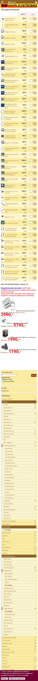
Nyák (5, 440)
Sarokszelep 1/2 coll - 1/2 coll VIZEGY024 (11, 192)
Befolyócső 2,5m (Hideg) (10, 38)
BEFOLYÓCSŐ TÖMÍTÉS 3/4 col (11, 56)
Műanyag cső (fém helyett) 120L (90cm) (12, 155)
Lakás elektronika (6, 649)
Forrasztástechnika (6, 547)
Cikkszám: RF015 (20, 312)
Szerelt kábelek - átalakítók (8, 669)
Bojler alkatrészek (9, 460)
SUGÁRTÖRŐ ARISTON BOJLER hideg (11, 204)
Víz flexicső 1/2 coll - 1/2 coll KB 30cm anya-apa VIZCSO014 (12, 266)
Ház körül (4, 553)
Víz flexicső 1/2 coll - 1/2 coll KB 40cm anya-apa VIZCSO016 (12, 272)
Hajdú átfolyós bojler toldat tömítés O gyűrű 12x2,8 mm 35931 (11, 106)
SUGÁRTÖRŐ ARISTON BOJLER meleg (11, 211)
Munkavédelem (5, 655)
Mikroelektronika (7, 422)
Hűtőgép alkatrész (9, 469)
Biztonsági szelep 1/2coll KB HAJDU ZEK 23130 (11, 62)
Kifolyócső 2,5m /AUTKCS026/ (11, 143)
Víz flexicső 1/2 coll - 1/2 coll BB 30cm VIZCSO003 (12, 241)
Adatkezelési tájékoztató (17, 678)
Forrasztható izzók (8, 419)
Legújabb (33, 14)
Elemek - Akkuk (5, 541)
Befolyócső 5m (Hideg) (10, 44)
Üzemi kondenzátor (9, 454)
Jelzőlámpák (6, 506)
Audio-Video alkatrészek (9, 413)
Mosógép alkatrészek (9, 483)
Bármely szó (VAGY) (8, 381)
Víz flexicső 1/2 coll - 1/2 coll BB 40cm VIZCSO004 (12, 248)
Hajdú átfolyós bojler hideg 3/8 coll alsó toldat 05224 (11, 87)
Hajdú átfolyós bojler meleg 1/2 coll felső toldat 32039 (11, 93)
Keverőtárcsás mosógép (10, 614)
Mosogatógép (8, 480)
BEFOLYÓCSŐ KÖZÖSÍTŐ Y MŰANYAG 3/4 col (10, 50)
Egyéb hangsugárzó (8, 428)
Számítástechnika (6, 667)
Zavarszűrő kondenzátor (10, 457)
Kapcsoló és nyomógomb (9, 434)
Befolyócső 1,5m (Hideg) (10, 32)
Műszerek (4, 658)
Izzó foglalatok (7, 501)
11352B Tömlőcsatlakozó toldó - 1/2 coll (11, 25)
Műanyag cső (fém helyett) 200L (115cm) (10, 167)
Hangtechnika (5, 550)
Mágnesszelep (8, 617)
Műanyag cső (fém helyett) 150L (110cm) (12, 161)
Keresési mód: (6, 377)
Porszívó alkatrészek (9, 489)
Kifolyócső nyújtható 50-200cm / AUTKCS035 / (11, 149)
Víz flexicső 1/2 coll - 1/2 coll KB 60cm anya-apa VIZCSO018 (12, 278)
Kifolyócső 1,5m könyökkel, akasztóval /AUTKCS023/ (10, 130)
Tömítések (7, 582)
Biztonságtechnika (6, 533)
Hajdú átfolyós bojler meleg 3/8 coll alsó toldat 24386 (12, 99)
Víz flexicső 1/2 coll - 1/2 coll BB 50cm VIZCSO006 (12, 254)
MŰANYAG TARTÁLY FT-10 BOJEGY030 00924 (10, 186)
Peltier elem (6, 512)
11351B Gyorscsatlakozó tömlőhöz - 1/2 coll (10, 19)
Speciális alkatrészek (8, 425)
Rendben (4, 678)
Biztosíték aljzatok (8, 408)
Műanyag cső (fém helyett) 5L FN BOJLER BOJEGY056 (11, 174)
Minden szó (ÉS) (7, 379)
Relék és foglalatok (8, 442)
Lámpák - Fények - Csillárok (8, 652)
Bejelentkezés (36, 2)
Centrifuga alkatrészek (10, 463)
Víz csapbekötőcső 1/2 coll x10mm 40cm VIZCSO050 (11, 229)
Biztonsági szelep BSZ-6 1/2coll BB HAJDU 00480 (12, 69)
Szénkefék (7, 492)
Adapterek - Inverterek (7, 399)
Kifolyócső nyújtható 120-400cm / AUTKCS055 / (10, 112)
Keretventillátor (7, 437)
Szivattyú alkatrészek (9, 495)
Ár (28, 14)
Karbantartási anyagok (7, 643)
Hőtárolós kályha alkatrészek (11, 466)
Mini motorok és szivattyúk (9, 509)
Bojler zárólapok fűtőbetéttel (11, 579)
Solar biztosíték (7, 515)
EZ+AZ (3, 544)
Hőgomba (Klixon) (7, 410)
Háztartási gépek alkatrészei (8, 556)
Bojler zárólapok (8, 576)
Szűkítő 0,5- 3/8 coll (9, 217)
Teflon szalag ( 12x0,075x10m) (11, 223)
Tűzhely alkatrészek (9, 498)
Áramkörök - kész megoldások (8, 521)
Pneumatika (4, 664)
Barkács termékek (6, 527)
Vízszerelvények (7, 530)
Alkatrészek (5, 402)
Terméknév (22, 14)
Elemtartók (6, 416)
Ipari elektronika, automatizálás (9, 637)
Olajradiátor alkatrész (9, 486)
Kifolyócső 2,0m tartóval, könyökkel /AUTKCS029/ (10, 137)
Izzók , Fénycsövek (6, 640)
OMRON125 (4, 340)
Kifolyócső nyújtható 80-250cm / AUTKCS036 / (11, 118)
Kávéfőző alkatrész (9, 474)
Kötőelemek (4, 646)
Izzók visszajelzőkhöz (8, 504)
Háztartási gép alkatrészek (9, 445)
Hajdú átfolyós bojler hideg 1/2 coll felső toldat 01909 (11, 81)
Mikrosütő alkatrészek (9, 477)
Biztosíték (6, 405)
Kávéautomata (8, 472)
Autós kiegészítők (6, 524)
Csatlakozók (5, 536)
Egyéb (3, 538)
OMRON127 (5, 352)
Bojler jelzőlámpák (9, 573)
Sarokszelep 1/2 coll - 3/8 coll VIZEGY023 (11, 198)
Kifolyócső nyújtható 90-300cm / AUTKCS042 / (11, 124)
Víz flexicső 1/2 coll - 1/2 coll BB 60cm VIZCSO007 (12, 260)
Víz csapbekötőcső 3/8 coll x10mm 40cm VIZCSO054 (11, 235)
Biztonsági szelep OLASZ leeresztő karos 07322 (10, 75)
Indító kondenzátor (9, 451)
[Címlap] (19, 5)
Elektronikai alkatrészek (9, 431)
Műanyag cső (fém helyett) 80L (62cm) (11, 180)
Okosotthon (4, 661)
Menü (2, 2)
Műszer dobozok (7, 518)
